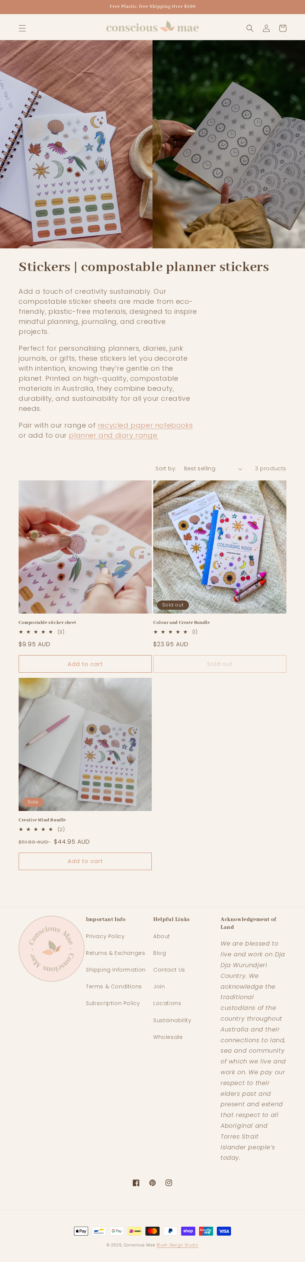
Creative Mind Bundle (42, 820)
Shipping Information (116, 969)
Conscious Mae (139, 1245)
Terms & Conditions (114, 986)
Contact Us (169, 969)
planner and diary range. (113, 435)
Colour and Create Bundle (181, 622)
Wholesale (168, 1037)
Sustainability (172, 1020)
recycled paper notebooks (145, 425)
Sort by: (165, 468)
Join (159, 986)
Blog (159, 953)
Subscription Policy (113, 1003)
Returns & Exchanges (115, 953)
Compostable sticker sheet (47, 622)
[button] (22, 28)
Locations (167, 1003)
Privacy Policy (105, 936)
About (161, 936)
